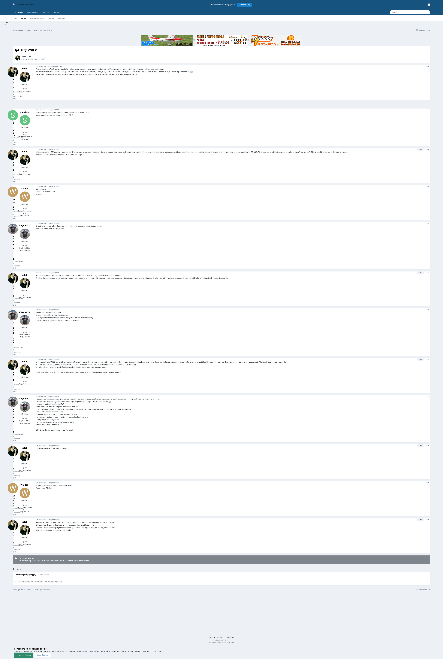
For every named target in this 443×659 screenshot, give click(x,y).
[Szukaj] (427, 12)
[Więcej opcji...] (428, 66)
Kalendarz (46, 12)
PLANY (42, 59)
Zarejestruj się (244, 5)
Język (211, 637)
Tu (37, 372)
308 (25, 246)
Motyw (220, 637)
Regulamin (62, 18)
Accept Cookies (24, 655)
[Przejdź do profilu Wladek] (25, 197)
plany (42, 112)
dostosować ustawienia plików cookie (102, 651)
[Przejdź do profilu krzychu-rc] (25, 234)
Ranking (51, 18)
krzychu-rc (24, 225)
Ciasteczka (230, 637)
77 (25, 89)
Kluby (15, 18)
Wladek (24, 188)
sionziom (24, 112)
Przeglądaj (19, 12)
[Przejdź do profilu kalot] (17, 57)
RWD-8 (70, 115)
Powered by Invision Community (221, 643)
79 (25, 209)
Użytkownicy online (37, 18)
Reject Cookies (42, 655)
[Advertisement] (221, 105)
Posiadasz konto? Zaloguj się (222, 5)
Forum (23, 18)
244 (25, 132)
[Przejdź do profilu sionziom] (25, 120)
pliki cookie (44, 651)
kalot (29, 57)
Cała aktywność (33, 12)
